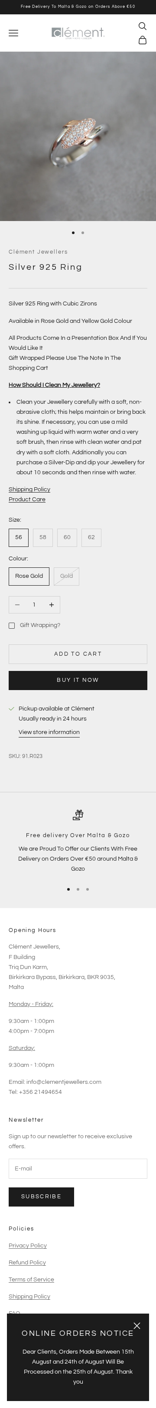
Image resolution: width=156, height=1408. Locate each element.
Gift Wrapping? (40, 625)
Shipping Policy (29, 489)
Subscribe (41, 1196)
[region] (78, 842)
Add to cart (78, 654)
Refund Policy (27, 1263)
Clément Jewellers (38, 252)
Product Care (27, 499)
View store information (49, 732)
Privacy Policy (28, 1246)
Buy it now (78, 680)
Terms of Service (31, 1280)
